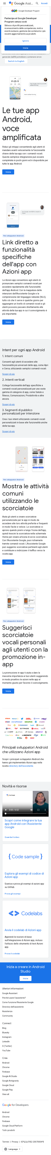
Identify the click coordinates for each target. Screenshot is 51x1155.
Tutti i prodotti (8, 1130)
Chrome (5, 1067)
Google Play (7, 1090)
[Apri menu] (4, 3)
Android (5, 1063)
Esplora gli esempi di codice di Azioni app (24, 875)
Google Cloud (8, 1085)
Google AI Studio (9, 1076)
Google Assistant (9, 993)
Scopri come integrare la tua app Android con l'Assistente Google (23, 824)
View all (5, 1094)
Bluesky (5, 1032)
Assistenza (7, 1011)
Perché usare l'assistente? (14, 998)
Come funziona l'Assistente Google (18, 1002)
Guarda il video (12, 837)
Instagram (6, 1037)
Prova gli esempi (13, 893)
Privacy (15, 1142)
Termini (5, 1142)
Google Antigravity (10, 1081)
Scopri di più (8, 374)
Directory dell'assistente (13, 1007)
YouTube (6, 1050)
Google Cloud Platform (12, 1126)
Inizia (25, 48)
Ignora (25, 41)
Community (7, 1016)
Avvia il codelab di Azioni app (23, 930)
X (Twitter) (7, 1046)
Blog (4, 1028)
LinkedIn (6, 1041)
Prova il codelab (12, 953)
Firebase (6, 1072)
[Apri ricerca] (37, 3)
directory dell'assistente (21, 766)
